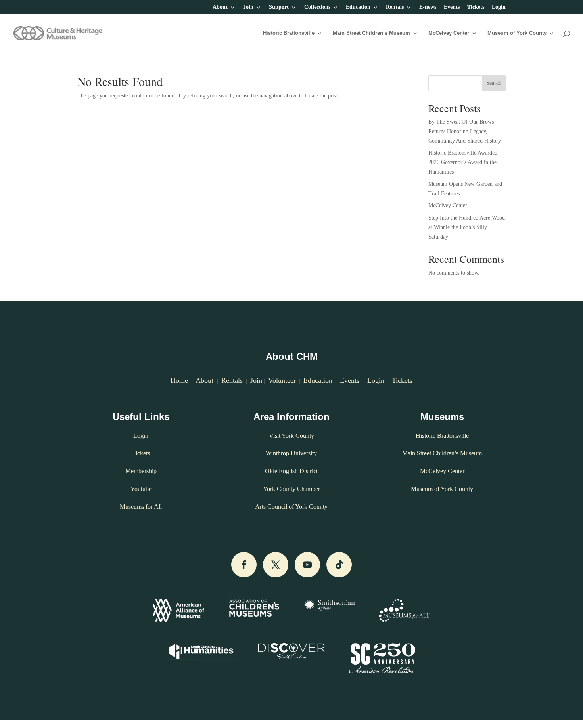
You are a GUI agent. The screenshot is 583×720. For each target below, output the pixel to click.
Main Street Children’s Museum (371, 33)
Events (452, 7)
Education (358, 7)
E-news (427, 7)
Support (279, 7)
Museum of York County (517, 33)
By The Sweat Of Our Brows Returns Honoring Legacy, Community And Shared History (464, 131)
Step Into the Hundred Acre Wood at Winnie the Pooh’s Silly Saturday (466, 227)
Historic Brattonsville (289, 33)
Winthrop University (291, 453)
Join (248, 7)
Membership (141, 471)
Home (179, 380)
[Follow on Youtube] (307, 564)
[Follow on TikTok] (339, 564)
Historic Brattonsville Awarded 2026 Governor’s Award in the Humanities (462, 162)
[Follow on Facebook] (244, 564)
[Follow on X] (275, 564)
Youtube (141, 488)
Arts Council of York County (291, 506)
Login (499, 7)
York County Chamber (291, 488)
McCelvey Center (448, 33)
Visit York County (291, 435)
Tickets (475, 7)
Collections (317, 7)
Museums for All (141, 506)
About (220, 7)
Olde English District (291, 471)
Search (493, 83)
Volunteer (282, 380)
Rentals (395, 7)
